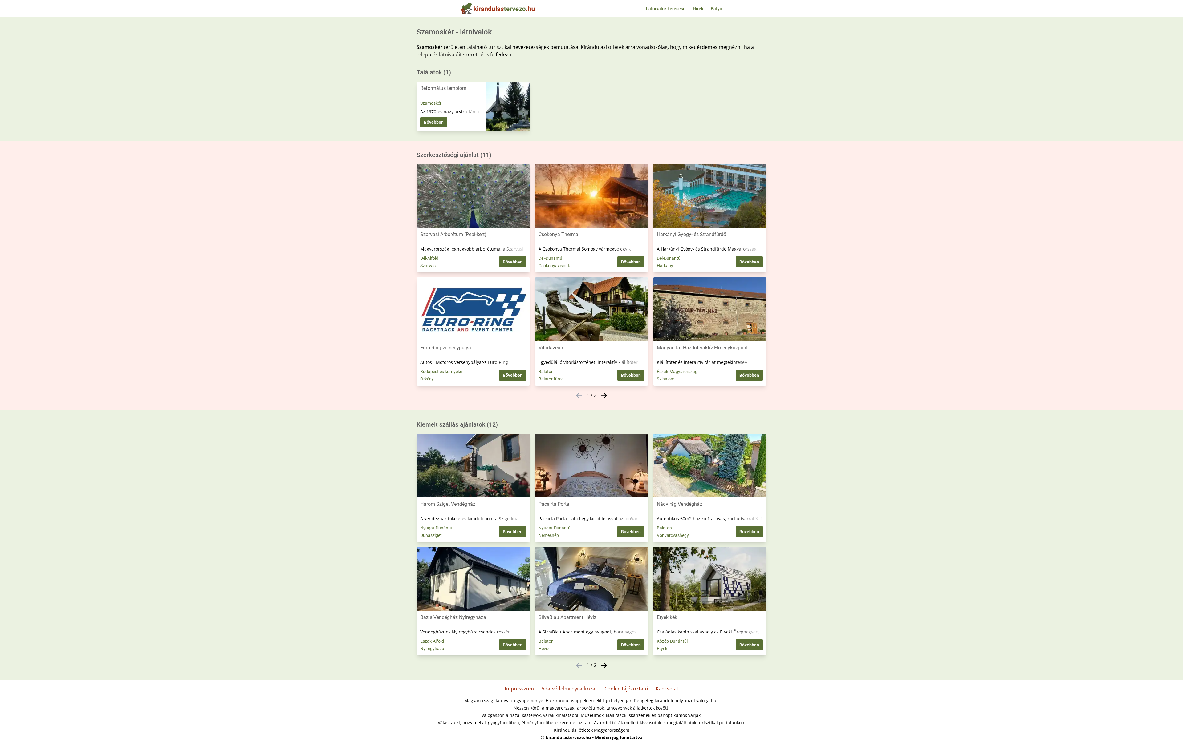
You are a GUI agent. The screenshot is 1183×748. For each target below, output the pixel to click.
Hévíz (544, 648)
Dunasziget (431, 535)
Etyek (662, 648)
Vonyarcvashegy (673, 535)
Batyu (716, 8)
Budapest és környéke (441, 371)
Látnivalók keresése (665, 8)
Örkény (427, 378)
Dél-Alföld (429, 258)
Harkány (665, 265)
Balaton (546, 371)
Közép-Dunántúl (672, 641)
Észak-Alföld (432, 641)
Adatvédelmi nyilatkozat (569, 688)
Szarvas (428, 265)
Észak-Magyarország (677, 371)
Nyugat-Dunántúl (436, 527)
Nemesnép (549, 535)
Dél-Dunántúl (551, 258)
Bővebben (434, 122)
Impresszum (519, 688)
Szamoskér (430, 103)
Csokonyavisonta (555, 265)
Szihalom (665, 378)
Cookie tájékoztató (626, 688)
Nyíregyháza (432, 648)
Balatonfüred (551, 378)
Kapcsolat (667, 688)
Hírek (698, 8)
